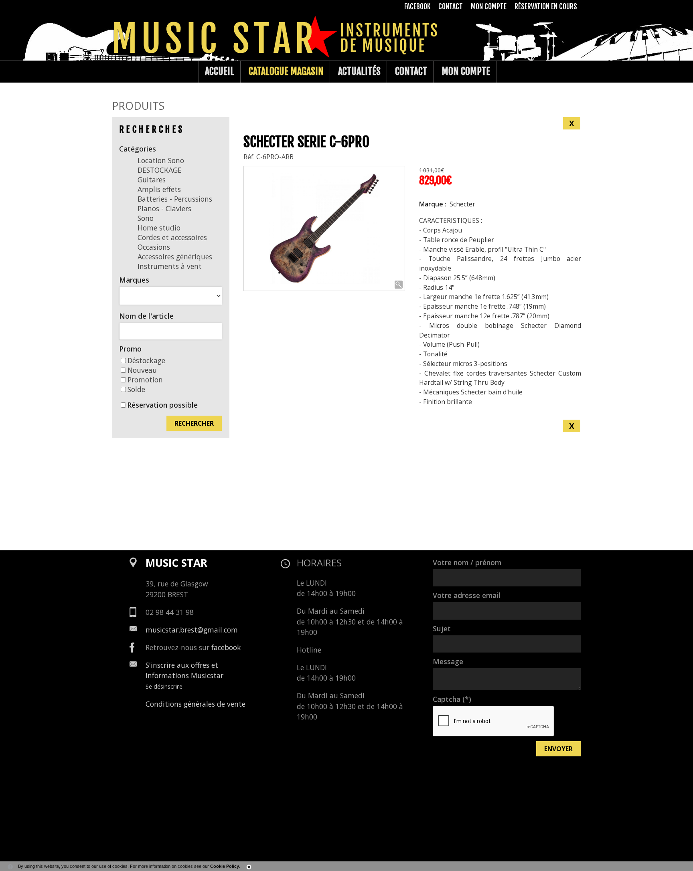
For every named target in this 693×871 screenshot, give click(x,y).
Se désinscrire (164, 686)
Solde (136, 389)
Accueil (219, 71)
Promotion (145, 379)
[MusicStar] (120, 72)
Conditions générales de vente (195, 704)
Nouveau (142, 370)
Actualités (359, 71)
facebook (226, 647)
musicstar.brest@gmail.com (192, 630)
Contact (411, 71)
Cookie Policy (224, 866)
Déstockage (146, 360)
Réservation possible (162, 405)
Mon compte (466, 71)
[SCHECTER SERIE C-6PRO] (324, 228)
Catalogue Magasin (286, 71)
